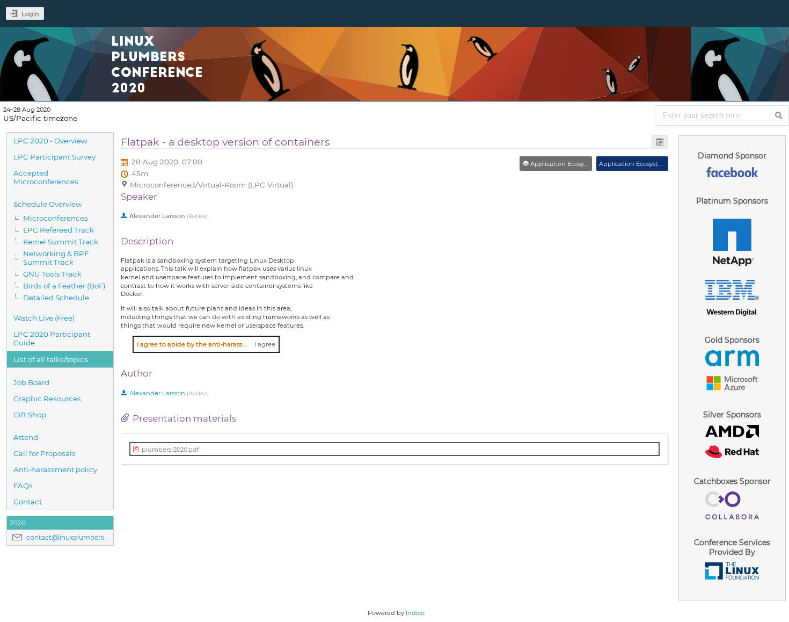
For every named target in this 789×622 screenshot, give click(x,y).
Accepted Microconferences (45, 177)
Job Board (31, 382)
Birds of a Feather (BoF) (64, 285)
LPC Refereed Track (58, 230)
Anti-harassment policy (55, 469)
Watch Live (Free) (44, 318)
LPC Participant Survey (54, 157)
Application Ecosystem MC (639, 164)
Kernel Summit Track (60, 241)
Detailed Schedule (56, 297)
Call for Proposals (44, 453)
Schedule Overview (47, 204)
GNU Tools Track (52, 274)
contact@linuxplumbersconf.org (79, 537)
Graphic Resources (47, 398)
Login (30, 14)
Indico (415, 613)
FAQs (23, 485)
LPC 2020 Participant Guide (51, 338)
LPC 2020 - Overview (50, 140)
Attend (25, 437)
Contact (27, 501)
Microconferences (55, 218)
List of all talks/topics (50, 359)
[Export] (660, 142)
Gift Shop (29, 414)
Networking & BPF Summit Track (56, 257)
